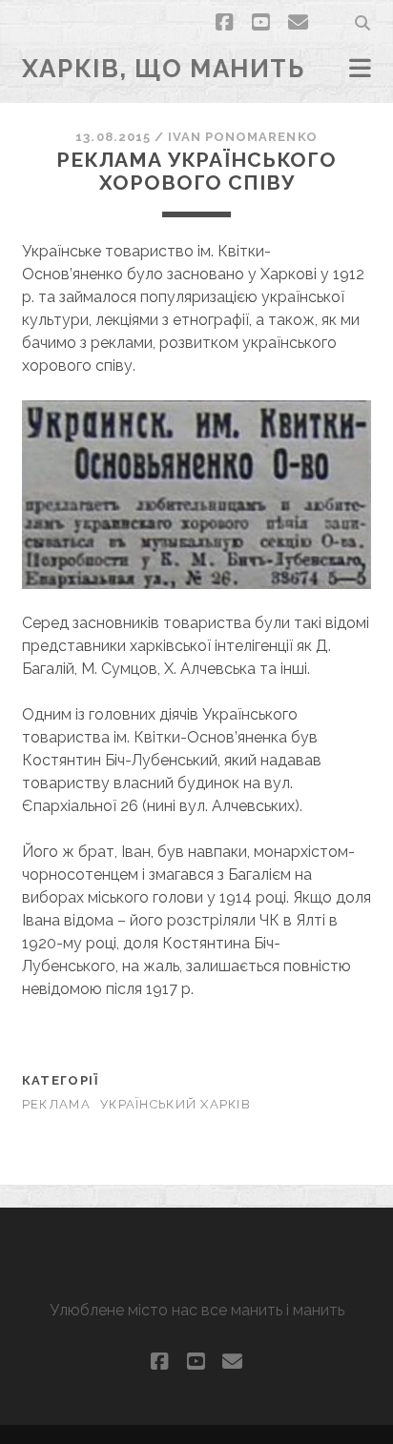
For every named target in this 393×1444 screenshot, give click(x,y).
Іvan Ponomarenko (243, 137)
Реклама (56, 1104)
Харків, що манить (163, 68)
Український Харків (175, 1104)
